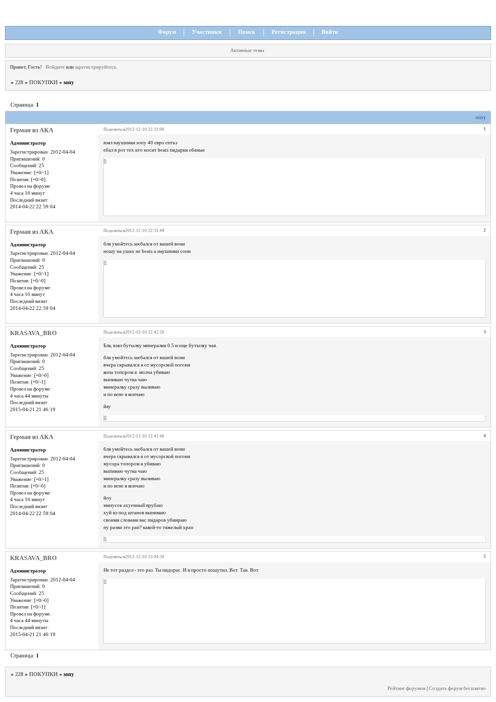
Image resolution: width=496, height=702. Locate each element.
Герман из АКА (31, 130)
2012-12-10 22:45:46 (144, 436)
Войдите (55, 67)
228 (19, 82)
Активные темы (247, 50)
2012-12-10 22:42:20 (144, 332)
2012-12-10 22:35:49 (144, 230)
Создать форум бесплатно (457, 688)
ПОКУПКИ (43, 82)
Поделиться (114, 129)
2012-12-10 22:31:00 (144, 129)
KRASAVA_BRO (33, 333)
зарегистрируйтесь (95, 67)
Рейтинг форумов (406, 688)
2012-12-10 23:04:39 (144, 556)
